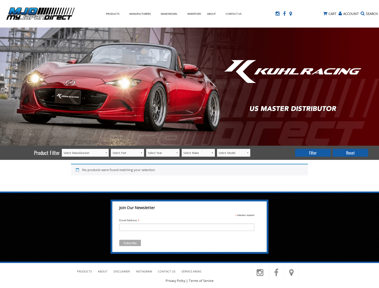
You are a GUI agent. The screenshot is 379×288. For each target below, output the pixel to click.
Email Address (129, 221)
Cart (332, 14)
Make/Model (169, 14)
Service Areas (191, 271)
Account (351, 14)
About (211, 14)
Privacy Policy (175, 281)
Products (113, 14)
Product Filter (47, 153)
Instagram (144, 271)
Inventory (194, 14)
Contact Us (234, 14)
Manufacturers (140, 14)
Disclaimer (122, 271)
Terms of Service (201, 281)
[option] (189, 87)
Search (372, 14)
